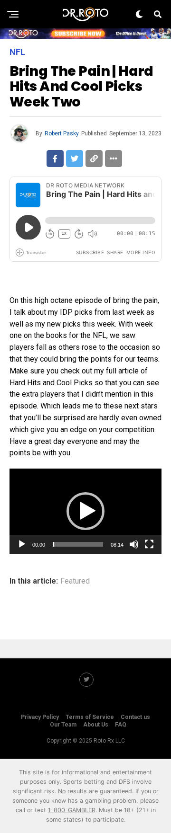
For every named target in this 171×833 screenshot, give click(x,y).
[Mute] (134, 544)
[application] (86, 511)
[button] (85, 511)
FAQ (120, 724)
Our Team (63, 724)
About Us (95, 724)
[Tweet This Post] (74, 158)
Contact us (135, 717)
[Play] (22, 544)
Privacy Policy (40, 717)
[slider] (78, 544)
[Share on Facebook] (55, 158)
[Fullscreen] (149, 544)
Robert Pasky (62, 133)
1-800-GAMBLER (71, 810)
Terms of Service (90, 717)
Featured (75, 581)
